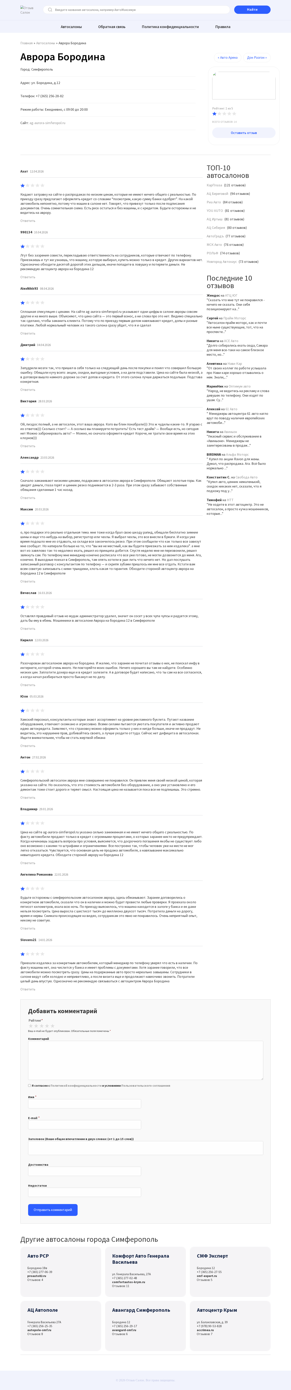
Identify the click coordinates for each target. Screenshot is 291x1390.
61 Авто (231, 409)
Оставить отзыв (244, 132)
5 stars (52, 1026)
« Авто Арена (228, 57)
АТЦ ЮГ (231, 295)
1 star (31, 1026)
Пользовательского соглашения (145, 1085)
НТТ (230, 500)
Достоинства (38, 1165)
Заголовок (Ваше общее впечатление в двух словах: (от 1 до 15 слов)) (81, 1139)
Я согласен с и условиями (101, 1085)
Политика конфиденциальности (170, 26)
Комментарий (38, 1039)
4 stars (47, 1026)
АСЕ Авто (231, 341)
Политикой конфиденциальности (76, 1085)
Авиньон (230, 431)
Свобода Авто (247, 477)
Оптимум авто (240, 386)
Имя (31, 1097)
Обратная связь (112, 26)
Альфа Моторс (237, 454)
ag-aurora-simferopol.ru (47, 123)
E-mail (32, 1118)
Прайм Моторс (234, 318)
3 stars (42, 1026)
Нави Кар (234, 363)
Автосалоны (71, 26)
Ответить (27, 220)
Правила (222, 26)
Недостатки (37, 1185)
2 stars (36, 1026)
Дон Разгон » (257, 57)
